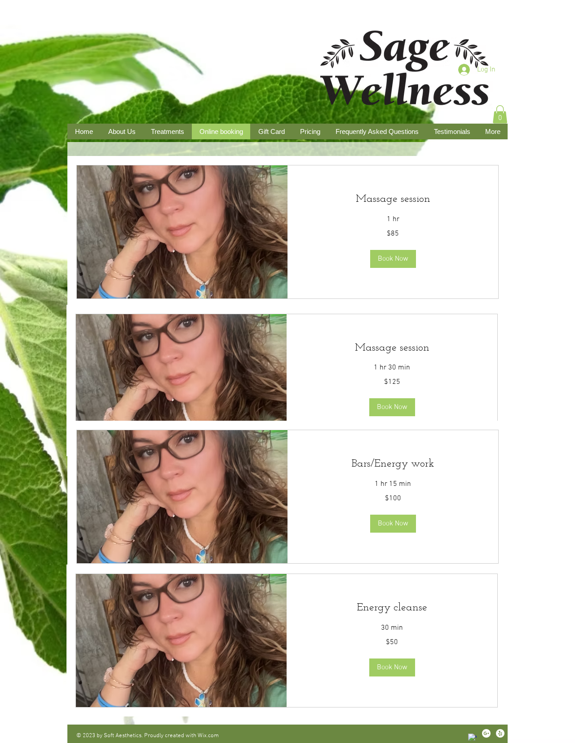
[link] (392, 348)
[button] (500, 114)
